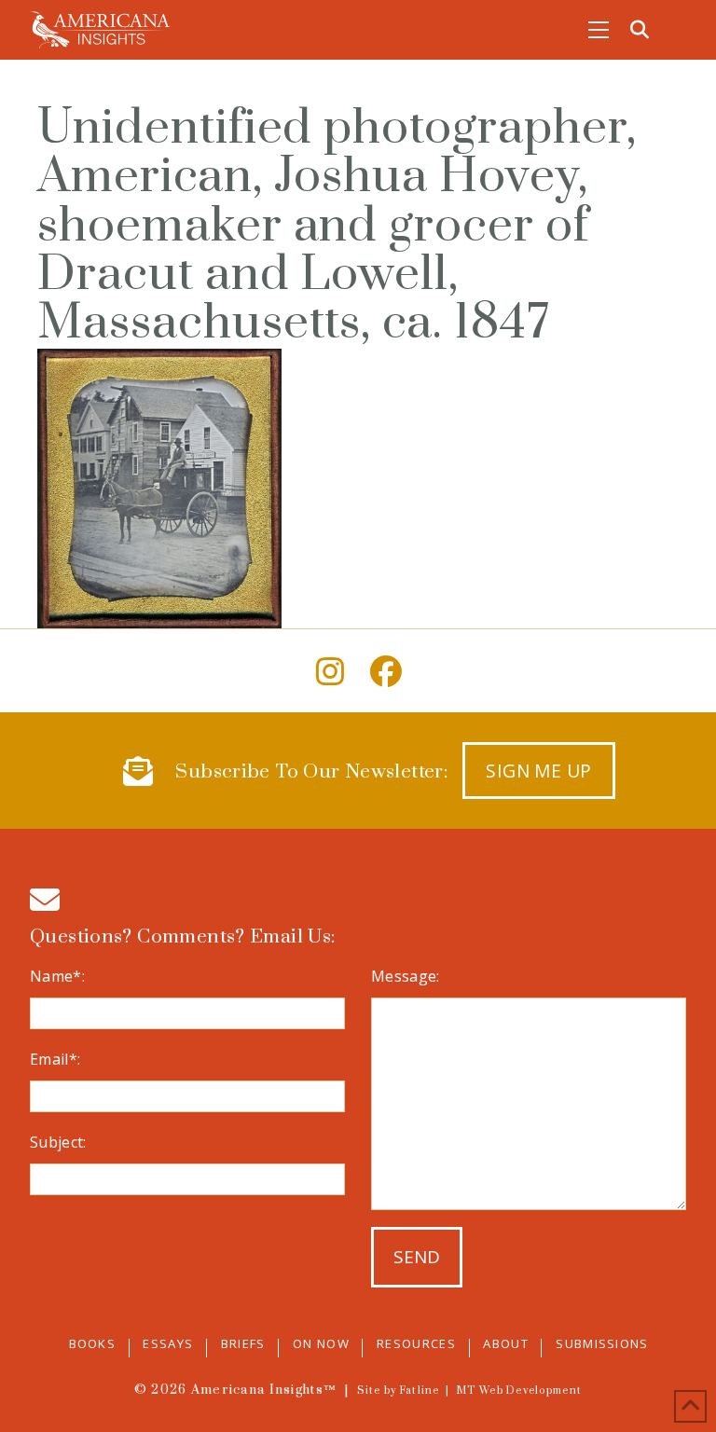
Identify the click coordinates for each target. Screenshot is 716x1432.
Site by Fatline (398, 1391)
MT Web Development (519, 1391)
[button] (598, 29)
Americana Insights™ (264, 1390)
